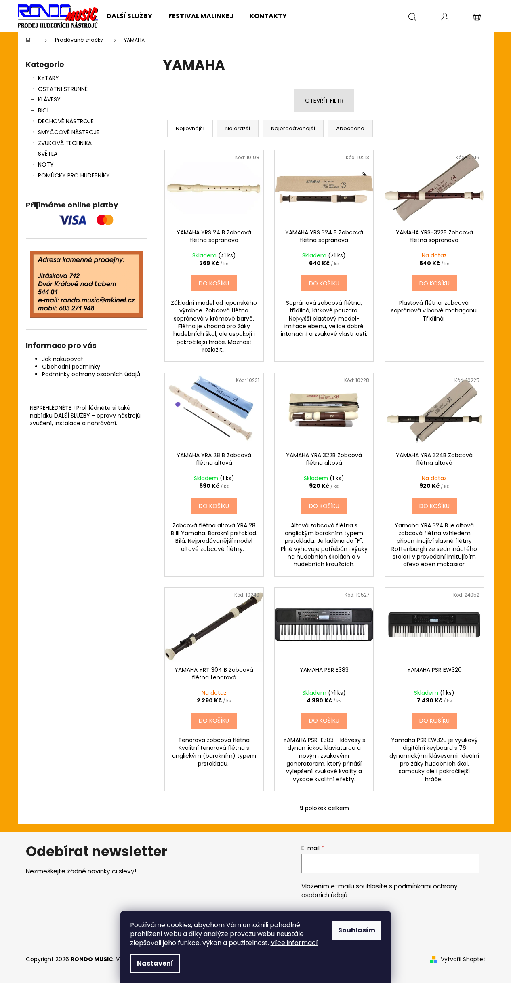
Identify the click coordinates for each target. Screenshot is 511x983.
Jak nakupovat (62, 359)
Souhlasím (356, 930)
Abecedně (350, 128)
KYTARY (48, 78)
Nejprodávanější (293, 128)
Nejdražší (237, 128)
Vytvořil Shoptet (463, 959)
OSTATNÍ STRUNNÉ (63, 89)
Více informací (294, 942)
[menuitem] (129, 16)
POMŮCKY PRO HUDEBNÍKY (74, 175)
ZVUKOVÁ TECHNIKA (65, 143)
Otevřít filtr (324, 101)
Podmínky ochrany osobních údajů (91, 374)
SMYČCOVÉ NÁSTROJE (68, 132)
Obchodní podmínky (71, 367)
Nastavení (155, 963)
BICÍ (43, 110)
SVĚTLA (47, 154)
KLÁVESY (49, 99)
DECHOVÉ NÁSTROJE (66, 121)
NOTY (46, 164)
